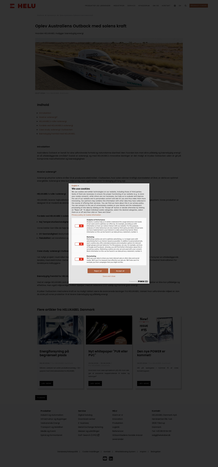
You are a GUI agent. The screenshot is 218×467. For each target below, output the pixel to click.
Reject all (98, 271)
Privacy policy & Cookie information (86, 215)
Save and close (109, 276)
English (74, 186)
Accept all (120, 271)
